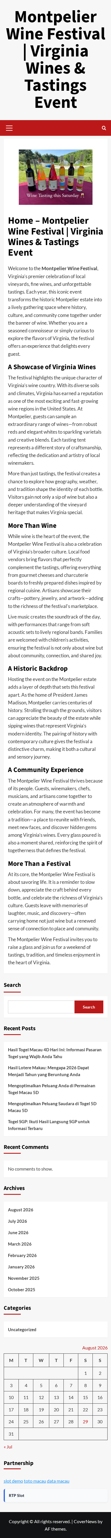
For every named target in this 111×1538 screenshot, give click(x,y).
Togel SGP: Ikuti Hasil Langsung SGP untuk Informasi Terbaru (49, 1125)
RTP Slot (16, 1495)
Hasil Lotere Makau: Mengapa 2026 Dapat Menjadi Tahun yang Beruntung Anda (48, 1071)
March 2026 (20, 1243)
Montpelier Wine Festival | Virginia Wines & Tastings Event (55, 60)
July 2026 (17, 1221)
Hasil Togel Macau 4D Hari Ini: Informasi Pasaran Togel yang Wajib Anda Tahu (55, 1053)
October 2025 (21, 1289)
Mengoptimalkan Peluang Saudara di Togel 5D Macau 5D (52, 1107)
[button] (9, 127)
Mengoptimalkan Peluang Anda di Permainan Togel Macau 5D (51, 1089)
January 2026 (21, 1266)
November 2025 (24, 1278)
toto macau (35, 1481)
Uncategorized (22, 1329)
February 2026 (22, 1255)
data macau (58, 1481)
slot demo (13, 1481)
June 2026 (18, 1232)
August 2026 (20, 1209)
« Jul (8, 1446)
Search (12, 985)
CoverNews (85, 1521)
